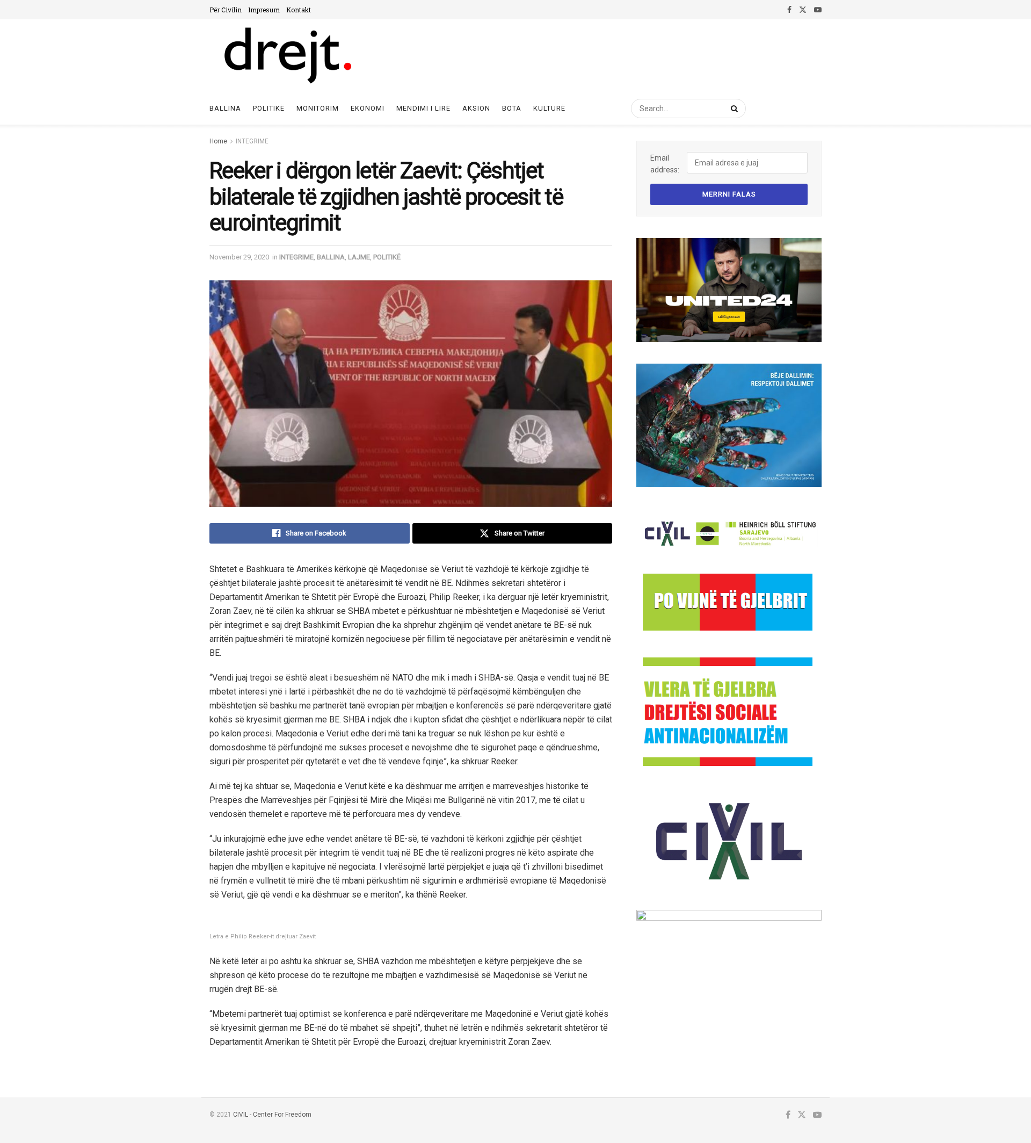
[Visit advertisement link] (729, 290)
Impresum (264, 9)
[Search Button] (732, 108)
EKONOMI (367, 108)
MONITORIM (317, 108)
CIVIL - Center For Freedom (272, 1114)
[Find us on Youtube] (818, 9)
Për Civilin (225, 9)
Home (218, 141)
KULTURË (549, 108)
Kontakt (298, 9)
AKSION (476, 108)
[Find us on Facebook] (789, 9)
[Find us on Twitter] (803, 9)
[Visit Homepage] (287, 55)
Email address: (664, 164)
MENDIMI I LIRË (423, 108)
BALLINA (331, 257)
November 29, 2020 (239, 257)
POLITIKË (269, 108)
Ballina (225, 108)
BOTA (511, 108)
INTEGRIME (252, 141)
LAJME (359, 257)
